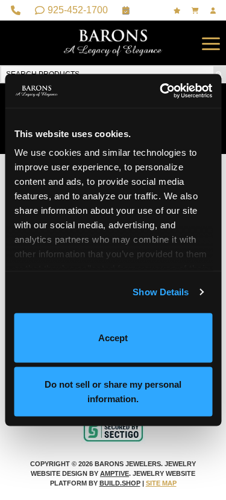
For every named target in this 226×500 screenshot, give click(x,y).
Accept (113, 337)
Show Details (161, 292)
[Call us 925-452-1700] (17, 10)
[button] (211, 43)
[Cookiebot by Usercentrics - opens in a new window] (161, 91)
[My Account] (214, 10)
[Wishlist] (178, 10)
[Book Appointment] (127, 10)
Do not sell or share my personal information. (113, 391)
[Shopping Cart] (196, 10)
